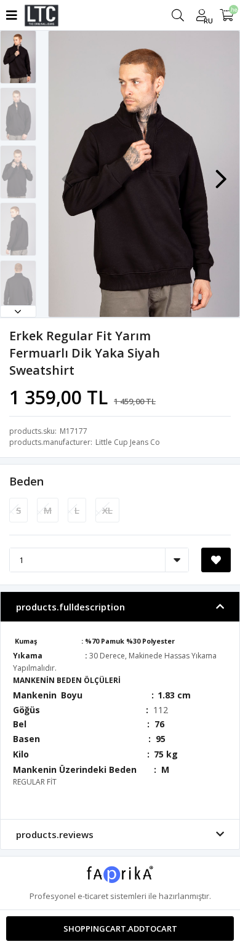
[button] (18, 311)
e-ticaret (93, 895)
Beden (26, 481)
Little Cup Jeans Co (127, 442)
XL (107, 510)
